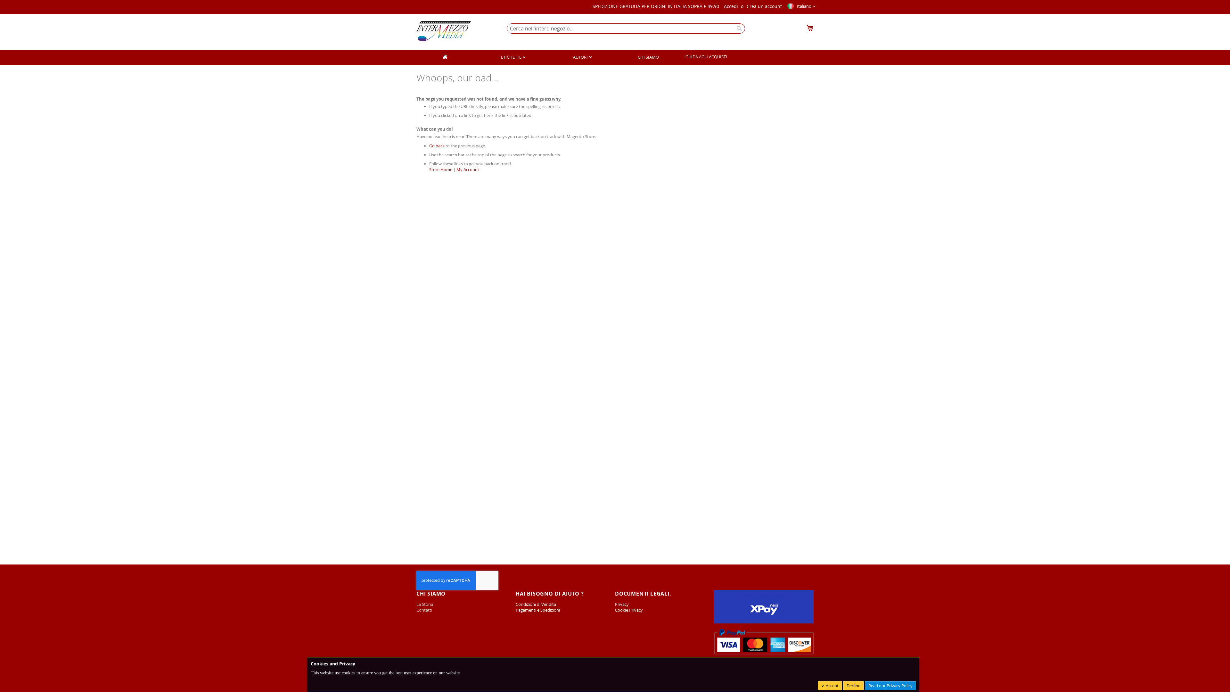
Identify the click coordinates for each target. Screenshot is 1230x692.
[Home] (444, 57)
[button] (801, 6)
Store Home (440, 169)
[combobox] (626, 28)
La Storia (425, 604)
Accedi (731, 6)
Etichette (511, 57)
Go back (437, 146)
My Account (467, 169)
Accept (832, 685)
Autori (581, 57)
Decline (853, 685)
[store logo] (443, 31)
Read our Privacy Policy (890, 685)
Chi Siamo (648, 57)
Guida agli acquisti (706, 57)
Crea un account (764, 6)
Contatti (424, 610)
